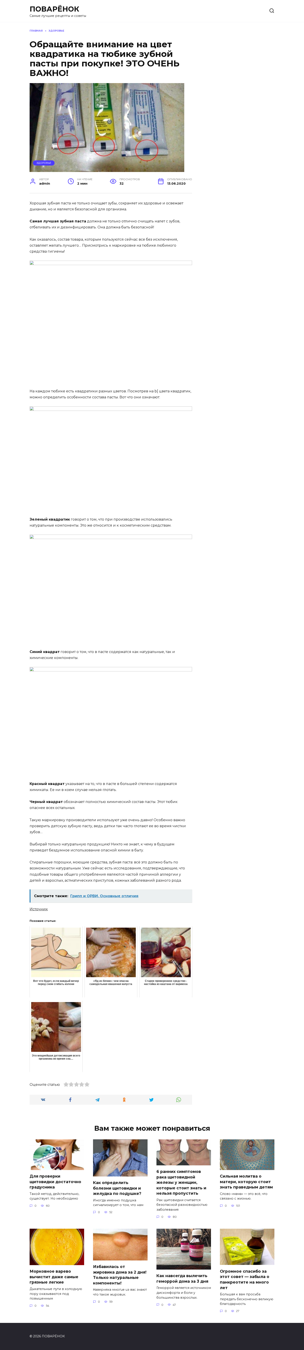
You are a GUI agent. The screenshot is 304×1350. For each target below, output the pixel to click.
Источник (39, 909)
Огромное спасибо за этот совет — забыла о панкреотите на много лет (244, 1279)
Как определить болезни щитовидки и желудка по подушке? (117, 1188)
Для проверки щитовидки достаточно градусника (55, 1181)
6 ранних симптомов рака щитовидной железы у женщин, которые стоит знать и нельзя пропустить (181, 1182)
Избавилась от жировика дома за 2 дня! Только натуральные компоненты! (119, 1274)
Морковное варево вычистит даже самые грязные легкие (54, 1276)
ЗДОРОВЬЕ (43, 162)
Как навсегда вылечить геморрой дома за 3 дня (182, 1278)
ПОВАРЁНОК (54, 9)
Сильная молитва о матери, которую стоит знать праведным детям (246, 1181)
